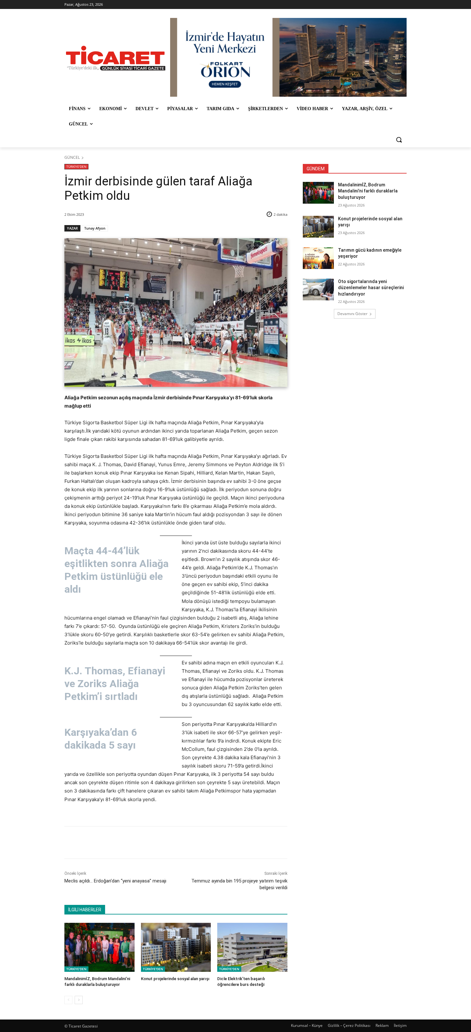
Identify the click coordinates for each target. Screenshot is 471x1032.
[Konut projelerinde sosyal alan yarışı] (176, 947)
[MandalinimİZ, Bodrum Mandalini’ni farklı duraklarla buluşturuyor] (99, 947)
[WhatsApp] (153, 842)
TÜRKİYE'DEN (76, 166)
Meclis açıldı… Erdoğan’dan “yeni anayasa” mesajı (115, 881)
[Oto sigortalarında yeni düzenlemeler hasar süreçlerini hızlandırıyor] (318, 289)
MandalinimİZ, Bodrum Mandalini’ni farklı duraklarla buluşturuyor (368, 191)
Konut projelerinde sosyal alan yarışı (175, 978)
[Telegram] (168, 842)
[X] (124, 842)
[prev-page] (68, 1000)
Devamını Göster (352, 313)
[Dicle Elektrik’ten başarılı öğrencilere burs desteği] (252, 947)
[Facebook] (109, 842)
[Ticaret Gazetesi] (115, 58)
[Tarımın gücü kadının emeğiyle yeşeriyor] (318, 258)
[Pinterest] (139, 842)
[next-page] (79, 1000)
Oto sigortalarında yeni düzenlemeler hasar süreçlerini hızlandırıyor (371, 288)
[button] (399, 139)
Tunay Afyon (94, 228)
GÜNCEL (72, 157)
